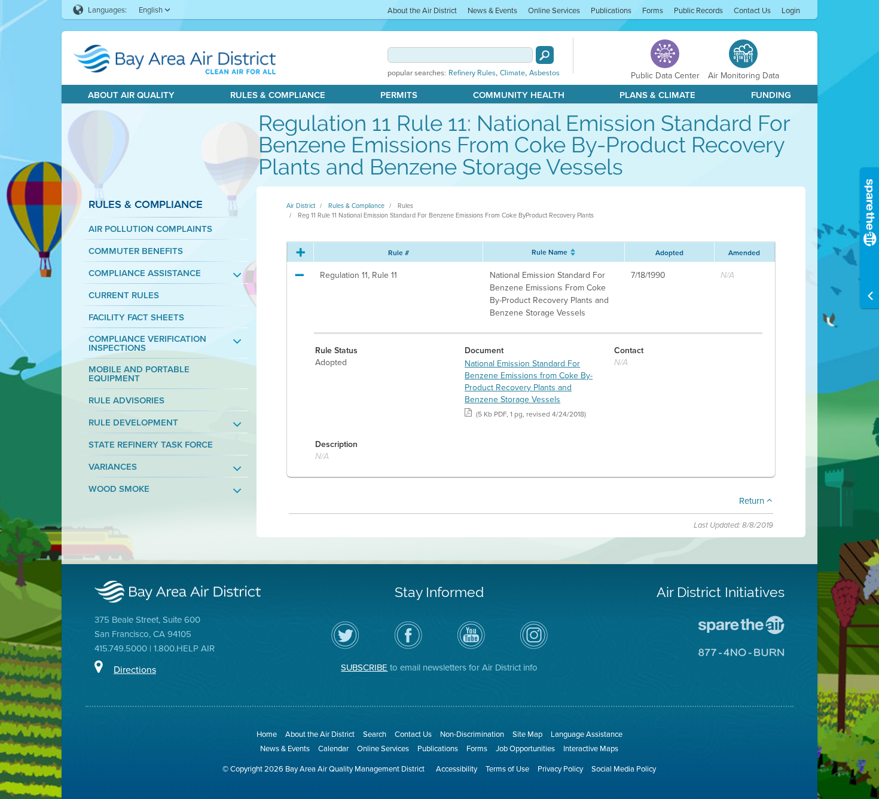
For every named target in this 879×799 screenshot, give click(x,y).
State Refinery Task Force (150, 444)
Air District (300, 205)
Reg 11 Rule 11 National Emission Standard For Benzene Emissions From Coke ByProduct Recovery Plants (446, 215)
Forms (652, 10)
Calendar (333, 748)
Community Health (518, 94)
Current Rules (123, 294)
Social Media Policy (623, 768)
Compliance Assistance (144, 272)
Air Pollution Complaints (150, 228)
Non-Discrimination (472, 733)
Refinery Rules (472, 73)
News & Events (492, 10)
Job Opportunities (525, 748)
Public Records (698, 10)
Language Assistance (586, 733)
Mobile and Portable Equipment (139, 373)
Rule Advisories (126, 400)
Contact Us (752, 10)
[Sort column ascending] (571, 252)
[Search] (545, 55)
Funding (771, 94)
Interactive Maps (590, 748)
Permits (398, 94)
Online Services (554, 10)
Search (374, 733)
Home (267, 733)
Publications (611, 10)
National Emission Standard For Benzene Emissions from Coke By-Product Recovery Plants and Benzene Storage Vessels (529, 381)
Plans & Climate (657, 94)
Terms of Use (507, 768)
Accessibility (456, 768)
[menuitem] (422, 10)
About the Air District (422, 10)
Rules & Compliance (277, 94)
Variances (112, 466)
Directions (135, 669)
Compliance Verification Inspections (147, 343)
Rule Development (133, 422)
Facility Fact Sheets (136, 317)
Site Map (527, 733)
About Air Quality (131, 94)
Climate (512, 73)
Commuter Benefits (135, 250)
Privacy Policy (560, 768)
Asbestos (544, 73)
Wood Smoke (118, 488)
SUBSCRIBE (364, 667)
